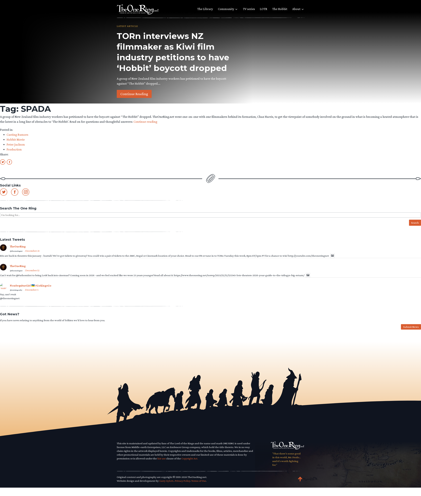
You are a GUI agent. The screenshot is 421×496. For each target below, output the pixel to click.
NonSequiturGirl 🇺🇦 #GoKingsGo (30, 285)
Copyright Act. (189, 458)
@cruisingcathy (16, 290)
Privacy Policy (182, 480)
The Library (205, 9)
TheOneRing (18, 246)
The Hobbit (279, 9)
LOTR (263, 9)
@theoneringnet (16, 251)
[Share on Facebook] (9, 161)
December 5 (31, 289)
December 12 (32, 270)
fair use (161, 458)
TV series (249, 9)
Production (14, 149)
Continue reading (145, 121)
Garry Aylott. (166, 480)
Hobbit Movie (16, 139)
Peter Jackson (16, 144)
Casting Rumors (17, 134)
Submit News (411, 326)
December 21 (32, 250)
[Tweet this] (2, 161)
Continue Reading (134, 94)
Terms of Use (198, 480)
